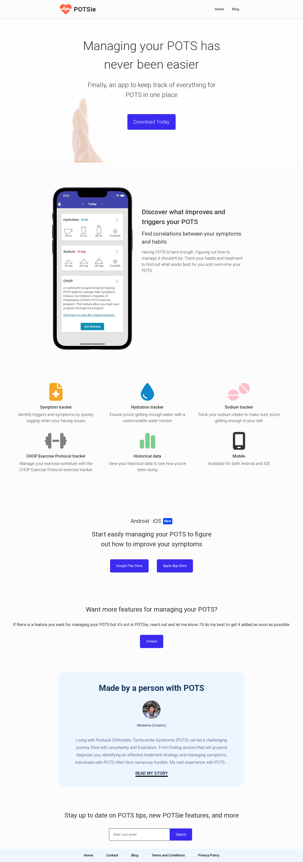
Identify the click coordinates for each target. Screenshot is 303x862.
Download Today (151, 122)
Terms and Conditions (168, 855)
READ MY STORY (151, 773)
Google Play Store (129, 566)
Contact (151, 641)
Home (219, 9)
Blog (235, 9)
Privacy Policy (208, 855)
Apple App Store (175, 566)
